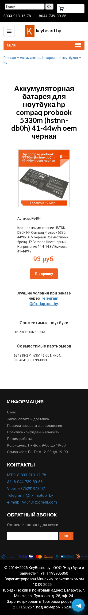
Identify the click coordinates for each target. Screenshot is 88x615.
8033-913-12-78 (17, 16)
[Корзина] (70, 8)
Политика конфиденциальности (33, 432)
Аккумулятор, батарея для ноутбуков (49, 58)
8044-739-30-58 (52, 16)
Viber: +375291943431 (26, 488)
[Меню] (9, 31)
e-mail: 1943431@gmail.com (32, 502)
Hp (6, 62)
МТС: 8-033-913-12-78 (26, 475)
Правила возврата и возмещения (34, 426)
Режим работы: (19, 439)
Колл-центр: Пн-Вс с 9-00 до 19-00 (36, 445)
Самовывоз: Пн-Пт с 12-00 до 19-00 (37, 452)
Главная (10, 58)
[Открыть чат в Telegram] (78, 605)
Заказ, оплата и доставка (28, 419)
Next (62, 173)
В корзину (44, 274)
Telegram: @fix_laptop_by (30, 495)
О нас (11, 412)
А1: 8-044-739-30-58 (24, 481)
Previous (25, 173)
